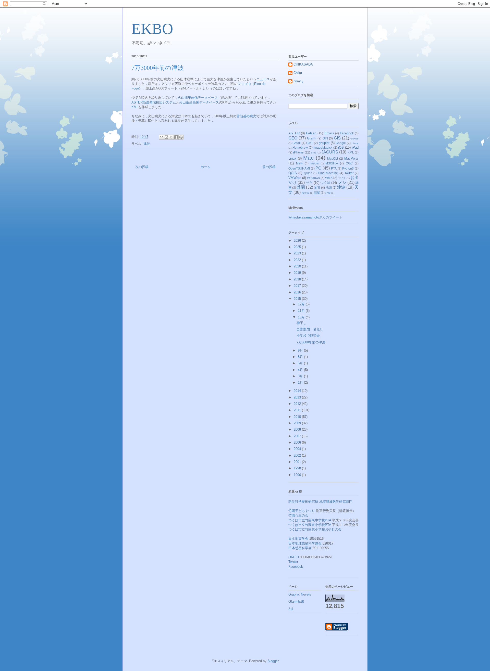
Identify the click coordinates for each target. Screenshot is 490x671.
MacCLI (332, 158)
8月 (301, 357)
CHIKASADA (303, 64)
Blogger (272, 661)
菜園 (301, 187)
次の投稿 (142, 167)
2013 (298, 397)
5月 (301, 363)
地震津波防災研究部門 (335, 502)
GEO (292, 138)
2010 (298, 417)
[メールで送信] (161, 137)
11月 (302, 311)
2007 (298, 436)
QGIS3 (308, 173)
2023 (298, 253)
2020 (298, 266)
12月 (302, 304)
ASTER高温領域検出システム (153, 102)
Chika (297, 73)
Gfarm (311, 138)
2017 (298, 286)
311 (290, 609)
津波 (146, 144)
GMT (309, 143)
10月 (302, 317)
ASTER (294, 133)
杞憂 (327, 192)
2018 (298, 279)
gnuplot (324, 143)
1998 (298, 468)
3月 (301, 376)
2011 (298, 410)
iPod (313, 152)
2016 (298, 292)
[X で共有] (171, 137)
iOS (341, 147)
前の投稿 (269, 167)
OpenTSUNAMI (299, 168)
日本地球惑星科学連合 (305, 543)
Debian (311, 133)
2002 (298, 455)
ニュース (263, 79)
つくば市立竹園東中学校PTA (309, 520)
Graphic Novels (299, 594)
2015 (298, 299)
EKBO (152, 28)
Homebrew (300, 147)
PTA (334, 168)
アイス (342, 178)
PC (318, 168)
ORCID (293, 557)
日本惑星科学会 (300, 548)
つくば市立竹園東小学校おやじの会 (314, 529)
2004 (298, 449)
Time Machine (328, 173)
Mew (299, 163)
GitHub (354, 138)
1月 (301, 382)
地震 (317, 187)
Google (341, 143)
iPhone (298, 152)
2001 (298, 462)
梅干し (302, 323)
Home (355, 143)
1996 (298, 475)
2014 (298, 391)
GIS (337, 138)
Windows (313, 177)
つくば (325, 183)
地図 (329, 187)
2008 (298, 429)
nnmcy (298, 81)
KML (134, 107)
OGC (349, 163)
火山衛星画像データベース (198, 97)
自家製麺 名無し (310, 329)
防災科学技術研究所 (303, 502)
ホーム (206, 167)
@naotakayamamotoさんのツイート (315, 217)
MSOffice (331, 163)
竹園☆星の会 (298, 515)
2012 (298, 404)
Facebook (347, 133)
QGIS (292, 173)
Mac (308, 158)
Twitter (349, 173)
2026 (298, 240)
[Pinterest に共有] (180, 137)
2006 (298, 442)
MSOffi (314, 163)
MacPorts (351, 158)
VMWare (294, 178)
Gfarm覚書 (296, 601)
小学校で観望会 (308, 336)
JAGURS (329, 152)
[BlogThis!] (166, 137)
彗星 (317, 192)
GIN (325, 138)
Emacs (329, 133)
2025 (298, 247)
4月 (301, 370)
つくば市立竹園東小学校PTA (309, 525)
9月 (301, 350)
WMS (329, 177)
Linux (292, 158)
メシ (342, 182)
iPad (355, 147)
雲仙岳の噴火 (246, 116)
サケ (309, 183)
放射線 (305, 192)
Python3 (348, 168)
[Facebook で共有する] (176, 137)
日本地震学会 (298, 538)
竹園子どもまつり (301, 511)
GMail (296, 143)
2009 (298, 423)
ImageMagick (323, 147)
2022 (298, 260)
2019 (298, 273)
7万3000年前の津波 (311, 342)
